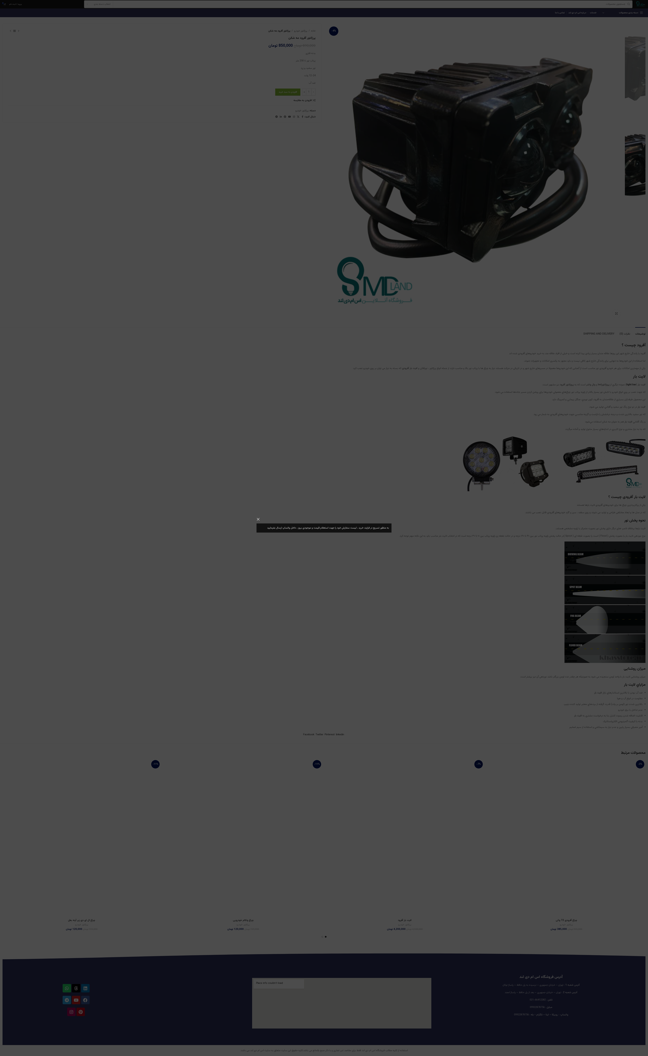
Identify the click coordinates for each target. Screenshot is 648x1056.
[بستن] (258, 519)
